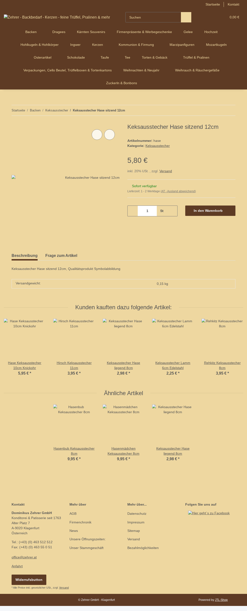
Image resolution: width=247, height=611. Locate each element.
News (73, 531)
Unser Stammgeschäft (86, 548)
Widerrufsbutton (28, 580)
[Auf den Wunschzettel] (109, 134)
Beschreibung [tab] (25, 256)
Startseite (213, 4)
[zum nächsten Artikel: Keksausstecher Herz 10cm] (230, 110)
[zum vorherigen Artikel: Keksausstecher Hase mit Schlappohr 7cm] (220, 110)
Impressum (135, 522)
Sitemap (133, 531)
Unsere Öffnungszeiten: (87, 539)
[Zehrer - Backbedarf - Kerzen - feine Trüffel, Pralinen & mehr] (57, 17)
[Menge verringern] (133, 211)
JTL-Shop (221, 600)
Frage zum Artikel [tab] (61, 256)
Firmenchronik (80, 522)
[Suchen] (186, 17)
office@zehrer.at (24, 557)
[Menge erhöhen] (172, 211)
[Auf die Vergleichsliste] (97, 134)
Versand (165, 171)
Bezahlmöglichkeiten (143, 548)
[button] (204, 17)
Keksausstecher (157, 146)
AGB (72, 513)
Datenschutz (136, 513)
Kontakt (233, 4)
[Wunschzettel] (213, 17)
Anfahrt (17, 566)
